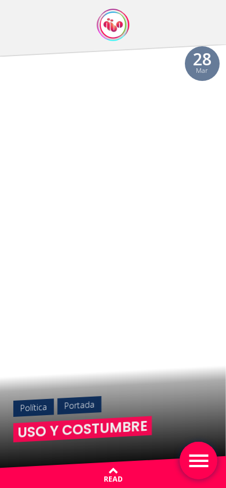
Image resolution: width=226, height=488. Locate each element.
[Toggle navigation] (198, 460)
